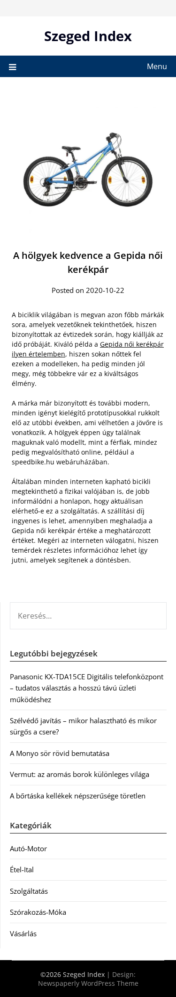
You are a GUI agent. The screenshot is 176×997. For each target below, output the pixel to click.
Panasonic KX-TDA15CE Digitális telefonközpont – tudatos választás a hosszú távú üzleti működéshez (86, 688)
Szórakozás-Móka (38, 912)
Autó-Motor (28, 848)
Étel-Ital (22, 869)
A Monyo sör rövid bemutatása (59, 753)
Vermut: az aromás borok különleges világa (79, 774)
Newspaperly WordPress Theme (88, 983)
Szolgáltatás (29, 891)
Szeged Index (88, 36)
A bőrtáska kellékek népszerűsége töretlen (77, 795)
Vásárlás (23, 933)
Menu (157, 66)
